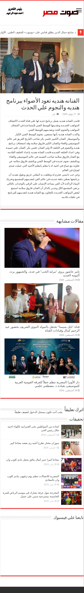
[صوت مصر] (42, 12)
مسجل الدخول (37, 412)
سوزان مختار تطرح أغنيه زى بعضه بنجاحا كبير (34, 443)
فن (53, 114)
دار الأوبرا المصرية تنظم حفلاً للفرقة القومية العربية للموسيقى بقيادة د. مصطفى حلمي (47, 384)
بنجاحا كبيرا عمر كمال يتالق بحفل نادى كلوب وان (32, 459)
